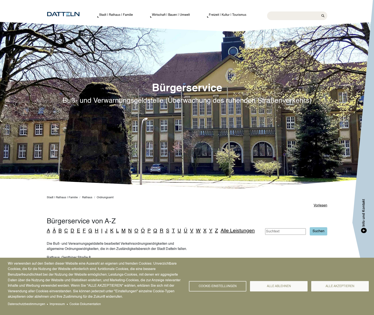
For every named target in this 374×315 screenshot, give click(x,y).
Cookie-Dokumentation (85, 304)
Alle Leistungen (238, 230)
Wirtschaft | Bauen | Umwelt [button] (171, 14)
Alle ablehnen (279, 286)
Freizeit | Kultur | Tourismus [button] (227, 14)
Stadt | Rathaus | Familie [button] (116, 14)
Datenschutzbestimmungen (26, 304)
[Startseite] (68, 14)
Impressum (57, 304)
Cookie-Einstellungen (218, 286)
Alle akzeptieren (340, 286)
